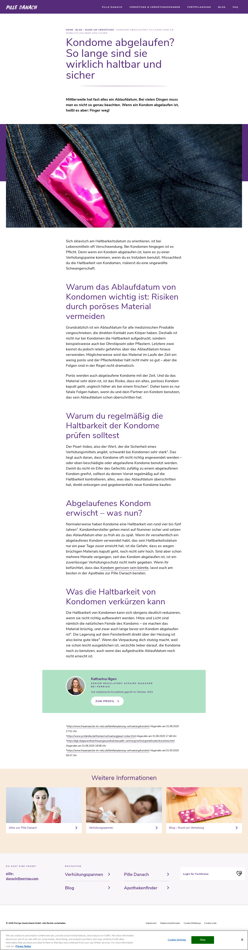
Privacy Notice (23, 946)
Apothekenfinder (140, 888)
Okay (203, 939)
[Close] (242, 940)
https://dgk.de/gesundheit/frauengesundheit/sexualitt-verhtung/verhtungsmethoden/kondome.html (120, 741)
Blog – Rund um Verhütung (95, 29)
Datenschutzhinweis (170, 923)
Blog (69, 888)
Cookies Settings (177, 939)
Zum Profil (105, 701)
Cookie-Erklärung (192, 923)
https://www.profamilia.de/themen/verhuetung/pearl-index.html (101, 736)
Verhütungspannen (84, 874)
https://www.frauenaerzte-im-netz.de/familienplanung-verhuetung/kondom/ (108, 726)
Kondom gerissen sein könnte (124, 567)
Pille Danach (136, 874)
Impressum (151, 923)
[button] (112, 7)
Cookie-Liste (210, 923)
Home (70, 29)
